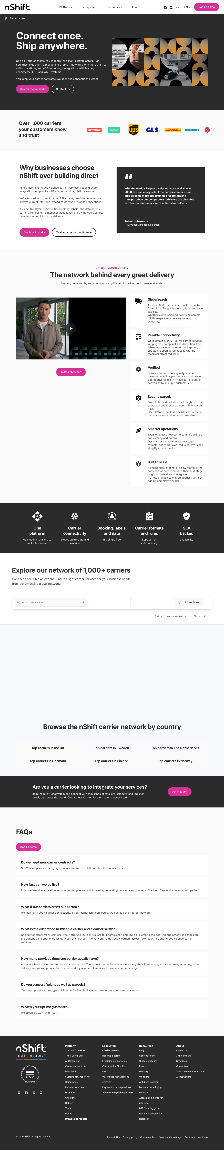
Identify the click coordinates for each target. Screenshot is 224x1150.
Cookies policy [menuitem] (148, 1137)
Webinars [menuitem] (144, 1076)
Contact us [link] (63, 89)
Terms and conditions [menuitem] (196, 1137)
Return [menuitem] (68, 1113)
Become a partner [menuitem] (111, 1055)
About (135, 7)
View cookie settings (170, 1137)
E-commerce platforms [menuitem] (114, 1061)
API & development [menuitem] (149, 1082)
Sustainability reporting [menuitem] (77, 1076)
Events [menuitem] (142, 1066)
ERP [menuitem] (104, 1071)
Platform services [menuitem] (74, 1087)
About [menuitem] (180, 1045)
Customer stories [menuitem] (148, 1061)
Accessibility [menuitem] (113, 1137)
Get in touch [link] (179, 791)
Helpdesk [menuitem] (144, 1118)
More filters (192, 602)
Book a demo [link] (28, 847)
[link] (48, 748)
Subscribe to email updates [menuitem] (190, 1071)
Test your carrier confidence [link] (74, 232)
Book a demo (206, 7)
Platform (64, 7)
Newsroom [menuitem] (182, 1061)
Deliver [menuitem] (69, 1103)
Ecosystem (88, 7)
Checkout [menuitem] (70, 1097)
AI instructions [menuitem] (183, 1076)
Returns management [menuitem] (150, 1113)
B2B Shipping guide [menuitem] (149, 1108)
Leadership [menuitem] (182, 1050)
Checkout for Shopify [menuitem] (113, 1066)
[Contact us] (165, 7)
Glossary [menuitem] (143, 1071)
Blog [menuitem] (141, 1050)
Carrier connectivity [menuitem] (75, 1066)
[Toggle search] (177, 7)
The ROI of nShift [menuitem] (74, 1055)
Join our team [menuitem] (183, 1055)
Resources (113, 7)
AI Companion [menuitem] (72, 1061)
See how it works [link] (34, 232)
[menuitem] (75, 1050)
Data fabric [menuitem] (71, 1071)
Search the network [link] (32, 89)
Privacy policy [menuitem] (130, 1137)
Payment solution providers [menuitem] (116, 1087)
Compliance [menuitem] (71, 1082)
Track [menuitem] (68, 1108)
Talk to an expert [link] (71, 372)
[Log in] (171, 7)
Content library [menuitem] (147, 1055)
